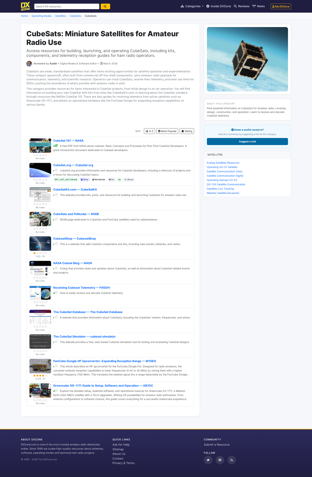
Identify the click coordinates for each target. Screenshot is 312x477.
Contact (118, 458)
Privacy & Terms (123, 463)
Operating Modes (41, 15)
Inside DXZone (220, 6)
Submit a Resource (216, 444)
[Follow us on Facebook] (220, 460)
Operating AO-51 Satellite (222, 167)
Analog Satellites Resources (223, 162)
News (260, 6)
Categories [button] (193, 6)
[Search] (105, 6)
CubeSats (75, 15)
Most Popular (168, 131)
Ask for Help (121, 444)
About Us (118, 454)
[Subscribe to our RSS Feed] (231, 460)
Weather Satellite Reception (223, 192)
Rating (188, 131)
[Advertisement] (110, 117)
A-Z (150, 131)
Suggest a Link (247, 141)
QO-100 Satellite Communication (226, 184)
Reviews (243, 6)
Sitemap (118, 449)
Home (24, 15)
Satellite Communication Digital (225, 175)
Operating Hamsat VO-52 (222, 179)
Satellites (60, 15)
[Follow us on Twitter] (208, 460)
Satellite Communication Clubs (224, 171)
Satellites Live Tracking (220, 188)
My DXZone (282, 6)
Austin (53, 63)
